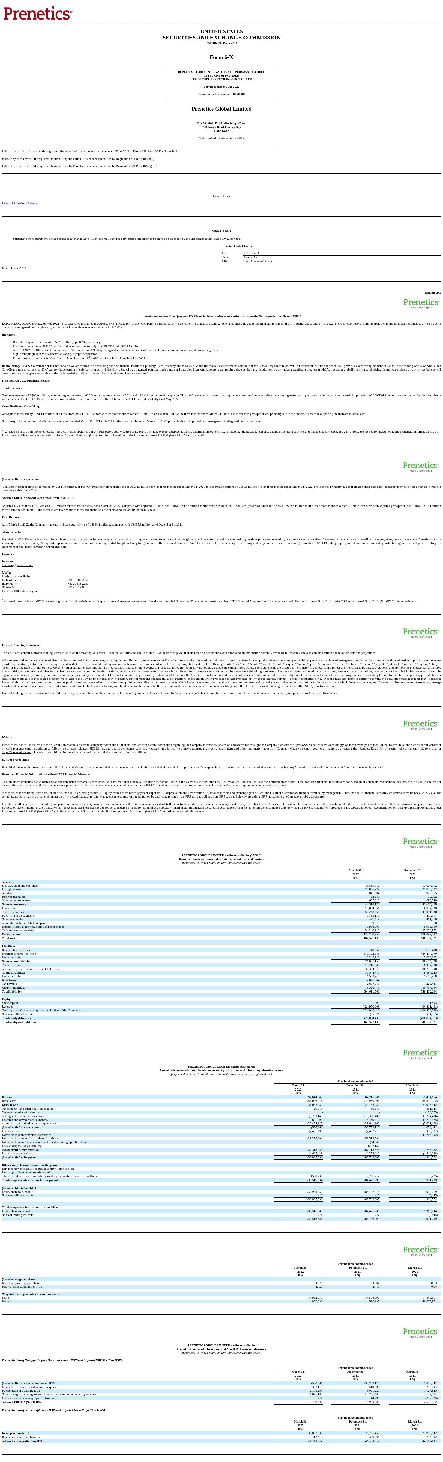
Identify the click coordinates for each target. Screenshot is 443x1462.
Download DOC (424, 9)
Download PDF (430, 9)
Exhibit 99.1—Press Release (19, 203)
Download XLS (436, 9)
